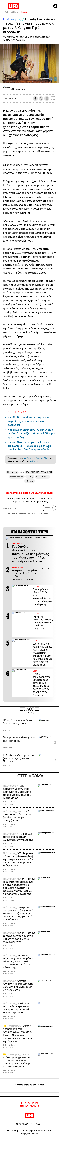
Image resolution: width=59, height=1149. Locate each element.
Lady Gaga (13, 110)
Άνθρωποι (29, 481)
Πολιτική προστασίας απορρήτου (36, 1131)
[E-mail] (46, 98)
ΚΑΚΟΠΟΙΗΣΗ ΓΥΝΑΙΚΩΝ (39, 472)
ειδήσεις (34, 460)
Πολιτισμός (24, 12)
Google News (43, 457)
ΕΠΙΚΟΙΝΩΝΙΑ (29, 1106)
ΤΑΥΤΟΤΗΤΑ (29, 1102)
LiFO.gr (27, 457)
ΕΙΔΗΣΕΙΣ (14, 12)
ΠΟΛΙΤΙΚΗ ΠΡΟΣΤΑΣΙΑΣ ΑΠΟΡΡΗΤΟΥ (37, 513)
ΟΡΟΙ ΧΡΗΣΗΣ (13, 513)
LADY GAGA (42, 476)
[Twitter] (55, 79)
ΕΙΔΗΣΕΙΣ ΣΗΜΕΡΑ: (17, 412)
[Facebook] (51, 79)
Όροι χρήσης (13, 1131)
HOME (5, 12)
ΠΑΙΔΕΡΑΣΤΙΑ (16, 476)
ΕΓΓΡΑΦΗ (49, 508)
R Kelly (30, 476)
